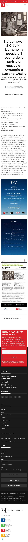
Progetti (3, 423)
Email (4, 348)
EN (26, 1)
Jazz (2, 459)
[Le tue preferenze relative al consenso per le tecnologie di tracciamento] (2, 539)
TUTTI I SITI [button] (3, 1)
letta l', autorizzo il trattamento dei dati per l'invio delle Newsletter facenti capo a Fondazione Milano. (13, 362)
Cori (2, 467)
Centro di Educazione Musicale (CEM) (11, 470)
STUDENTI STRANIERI (14, 485)
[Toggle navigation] (24, 5)
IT (23, 1)
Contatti (3, 428)
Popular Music (5, 462)
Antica (2, 453)
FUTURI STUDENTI (14, 475)
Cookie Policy (17, 500)
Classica (3, 451)
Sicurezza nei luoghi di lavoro (8, 441)
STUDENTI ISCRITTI (14, 480)
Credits (24, 500)
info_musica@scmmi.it (10, 386)
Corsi (2, 412)
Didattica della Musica (7, 464)
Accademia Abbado (6, 415)
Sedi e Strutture (5, 425)
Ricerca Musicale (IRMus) (7, 456)
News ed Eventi (5, 420)
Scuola (3, 409)
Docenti (3, 417)
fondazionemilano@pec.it (10, 387)
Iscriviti (14, 357)
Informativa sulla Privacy (12, 361)
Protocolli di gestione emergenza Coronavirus (13, 438)
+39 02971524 (6, 384)
